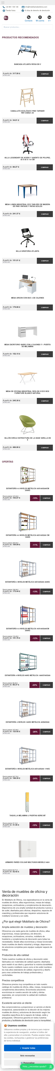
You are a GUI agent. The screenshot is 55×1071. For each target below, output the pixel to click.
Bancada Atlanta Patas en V (27, 64)
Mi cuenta (40, 20)
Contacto (28, 20)
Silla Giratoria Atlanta (27, 251)
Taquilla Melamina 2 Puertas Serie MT (27, 816)
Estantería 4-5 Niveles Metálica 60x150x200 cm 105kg (27, 536)
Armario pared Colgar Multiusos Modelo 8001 (27, 862)
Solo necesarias (27, 1055)
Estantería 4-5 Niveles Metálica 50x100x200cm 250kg (27, 490)
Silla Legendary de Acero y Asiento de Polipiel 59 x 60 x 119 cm (27, 159)
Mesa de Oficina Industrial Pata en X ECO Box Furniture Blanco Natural (27, 392)
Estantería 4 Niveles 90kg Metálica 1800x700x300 (27, 675)
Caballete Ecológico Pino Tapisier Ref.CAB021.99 (27, 112)
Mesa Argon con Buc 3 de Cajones (27, 298)
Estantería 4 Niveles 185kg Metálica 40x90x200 (27, 722)
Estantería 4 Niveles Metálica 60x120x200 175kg (27, 769)
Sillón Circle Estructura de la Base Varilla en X (27, 439)
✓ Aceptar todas (27, 1047)
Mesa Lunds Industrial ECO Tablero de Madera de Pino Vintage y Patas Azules (27, 205)
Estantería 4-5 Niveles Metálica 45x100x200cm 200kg (27, 630)
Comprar (45, 74)
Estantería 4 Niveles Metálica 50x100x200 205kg (27, 582)
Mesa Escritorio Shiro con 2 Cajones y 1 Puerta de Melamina (27, 346)
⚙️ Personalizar (28, 1062)
